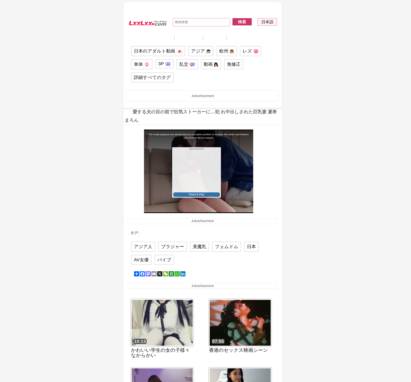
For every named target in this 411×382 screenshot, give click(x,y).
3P (161, 63)
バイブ (164, 259)
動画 (209, 64)
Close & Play (196, 194)
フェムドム (226, 246)
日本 (251, 246)
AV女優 (141, 259)
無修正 (233, 64)
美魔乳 (199, 246)
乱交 (184, 64)
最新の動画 (214, 37)
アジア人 (143, 246)
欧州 (224, 51)
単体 (139, 64)
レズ (248, 51)
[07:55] (240, 322)
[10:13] (162, 322)
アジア (198, 51)
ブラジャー (172, 246)
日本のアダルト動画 (155, 51)
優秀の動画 (238, 37)
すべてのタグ (189, 37)
